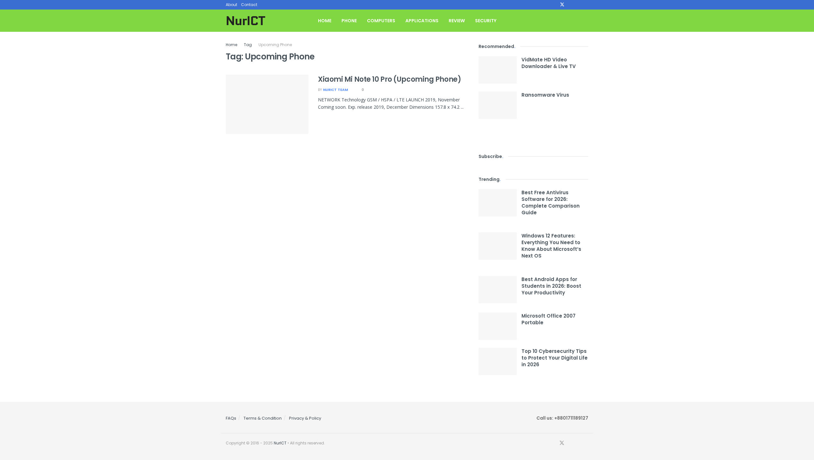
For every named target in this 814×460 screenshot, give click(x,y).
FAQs (231, 418)
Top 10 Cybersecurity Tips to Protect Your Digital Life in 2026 (554, 358)
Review (457, 20)
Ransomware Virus (545, 95)
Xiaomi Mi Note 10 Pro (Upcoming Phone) (389, 79)
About (231, 4)
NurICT (245, 20)
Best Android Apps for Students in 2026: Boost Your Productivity (551, 286)
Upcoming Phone (275, 44)
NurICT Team (335, 89)
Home (324, 20)
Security (485, 20)
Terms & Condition (263, 418)
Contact (249, 4)
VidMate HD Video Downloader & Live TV (548, 63)
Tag (248, 44)
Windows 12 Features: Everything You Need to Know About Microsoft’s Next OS (551, 245)
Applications (421, 20)
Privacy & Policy (305, 418)
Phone (349, 20)
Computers (381, 20)
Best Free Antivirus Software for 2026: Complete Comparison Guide (550, 202)
